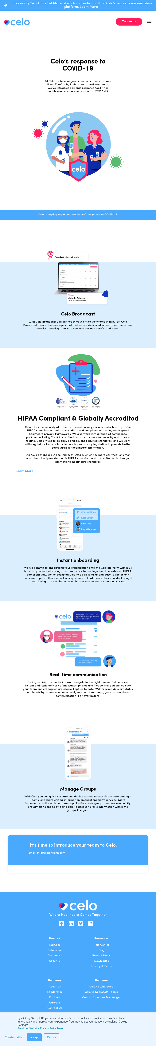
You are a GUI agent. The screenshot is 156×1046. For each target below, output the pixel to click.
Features (54, 945)
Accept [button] (34, 1037)
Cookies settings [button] (15, 1037)
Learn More (89, 7)
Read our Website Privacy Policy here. (41, 1028)
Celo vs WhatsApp (101, 986)
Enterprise (55, 950)
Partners (54, 997)
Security (54, 961)
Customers (55, 955)
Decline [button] (51, 1037)
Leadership (54, 992)
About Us (55, 986)
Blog (101, 950)
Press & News (101, 955)
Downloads (101, 961)
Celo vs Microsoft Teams (101, 992)
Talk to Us (129, 21)
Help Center (101, 945)
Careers (54, 1002)
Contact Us (54, 1008)
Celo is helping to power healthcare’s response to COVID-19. (78, 214)
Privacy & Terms (101, 966)
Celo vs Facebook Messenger (101, 997)
